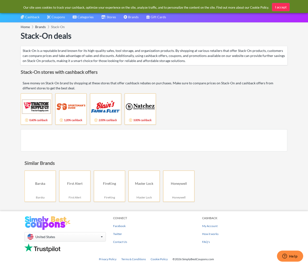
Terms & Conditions (133, 259)
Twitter (117, 234)
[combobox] (83, 18)
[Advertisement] (154, 140)
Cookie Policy (159, 259)
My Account (210, 226)
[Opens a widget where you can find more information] (290, 257)
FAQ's (206, 242)
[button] (65, 236)
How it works (210, 234)
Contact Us (120, 242)
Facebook (119, 226)
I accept (281, 7)
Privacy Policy (107, 259)
